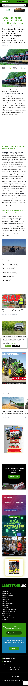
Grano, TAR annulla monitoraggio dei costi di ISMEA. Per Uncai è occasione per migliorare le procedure (12, 413)
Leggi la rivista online (14, 633)
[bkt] (14, 10)
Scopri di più (14, 648)
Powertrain (4, 601)
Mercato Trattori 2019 (8, 268)
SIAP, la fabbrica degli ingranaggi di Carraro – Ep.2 (14, 310)
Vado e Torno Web (6, 593)
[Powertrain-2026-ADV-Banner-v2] (14, 546)
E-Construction (5, 607)
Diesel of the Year (6, 613)
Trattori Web (5, 605)
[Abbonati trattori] (14, 567)
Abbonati (20, 1)
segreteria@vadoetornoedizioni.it (12, 664)
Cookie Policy (17, 668)
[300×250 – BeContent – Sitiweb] (14, 505)
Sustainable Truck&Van (7, 595)
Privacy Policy (10, 668)
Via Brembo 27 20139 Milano (10, 658)
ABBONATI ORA (14, 476)
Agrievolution (6, 261)
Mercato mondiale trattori (10, 264)
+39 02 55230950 (7, 661)
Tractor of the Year (6, 615)
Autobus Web (5, 597)
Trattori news (6, 280)
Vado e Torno (5, 591)
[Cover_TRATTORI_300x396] (14, 368)
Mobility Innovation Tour (8, 617)
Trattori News (12, 417)
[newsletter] (14, 525)
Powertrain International (8, 603)
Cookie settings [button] (16, 345)
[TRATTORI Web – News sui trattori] (6, 1)
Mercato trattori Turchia (9, 272)
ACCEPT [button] (7, 345)
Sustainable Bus (5, 599)
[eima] (14, 68)
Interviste (15, 314)
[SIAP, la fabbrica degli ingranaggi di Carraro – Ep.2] (14, 301)
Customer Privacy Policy (13, 669)
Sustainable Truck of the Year (9, 609)
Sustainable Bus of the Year (8, 611)
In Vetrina (11, 314)
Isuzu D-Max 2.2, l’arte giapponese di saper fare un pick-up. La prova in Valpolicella (14, 337)
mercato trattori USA (8, 276)
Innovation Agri (5, 619)
